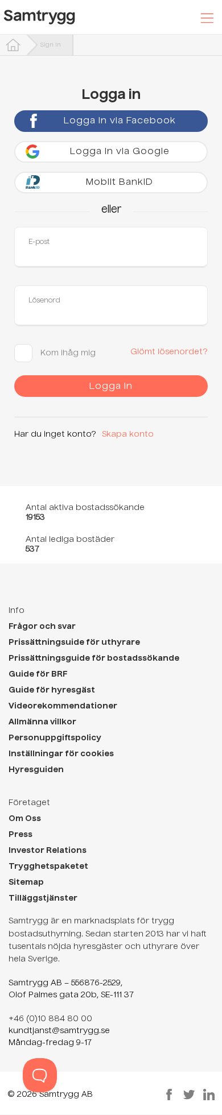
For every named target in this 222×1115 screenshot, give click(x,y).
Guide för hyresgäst (52, 690)
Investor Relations (48, 851)
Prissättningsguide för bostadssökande (94, 658)
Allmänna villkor (42, 722)
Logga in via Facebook (120, 121)
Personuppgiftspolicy (55, 738)
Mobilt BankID (119, 182)
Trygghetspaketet (48, 867)
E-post (39, 242)
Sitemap (26, 882)
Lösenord (44, 300)
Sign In (50, 45)
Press (20, 835)
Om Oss (25, 819)
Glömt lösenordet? (169, 352)
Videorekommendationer (63, 706)
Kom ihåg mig (67, 353)
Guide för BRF (38, 674)
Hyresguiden (36, 770)
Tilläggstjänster (43, 898)
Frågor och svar (42, 627)
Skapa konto (128, 434)
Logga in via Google (120, 151)
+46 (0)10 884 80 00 (50, 1019)
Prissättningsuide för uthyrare (74, 642)
